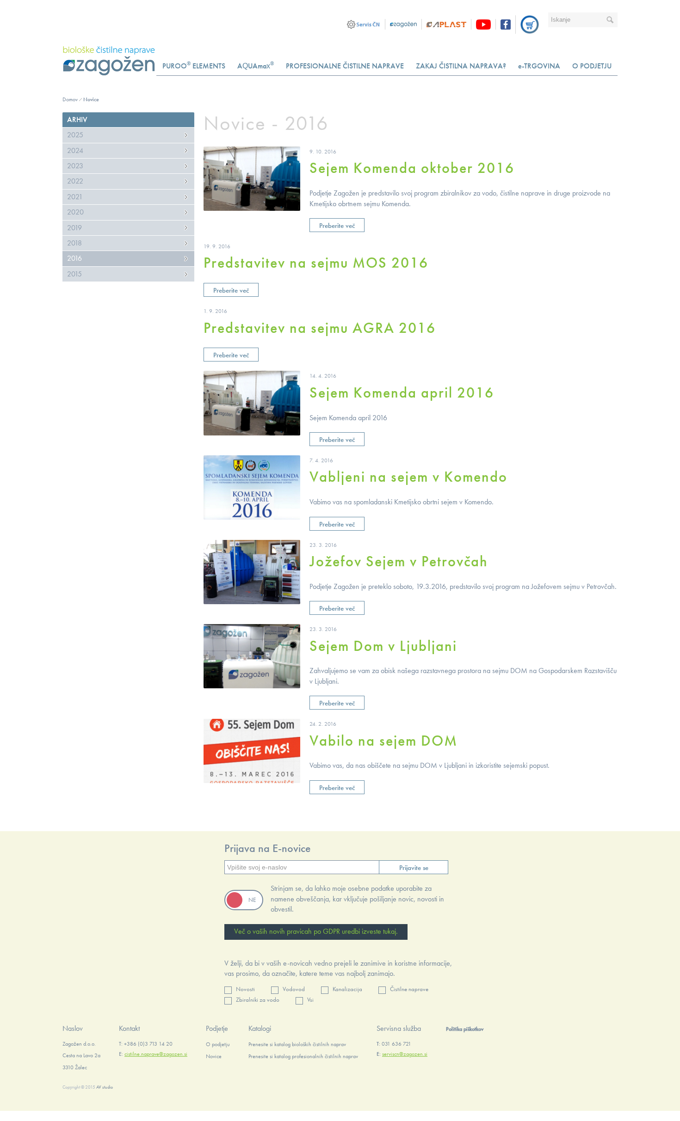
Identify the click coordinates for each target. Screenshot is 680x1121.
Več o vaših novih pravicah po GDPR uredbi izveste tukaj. (316, 931)
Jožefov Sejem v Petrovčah (398, 561)
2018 (74, 243)
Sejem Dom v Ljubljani (383, 646)
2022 (75, 181)
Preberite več (337, 225)
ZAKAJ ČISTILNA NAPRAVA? (461, 66)
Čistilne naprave (409, 989)
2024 (75, 150)
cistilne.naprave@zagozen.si (155, 1054)
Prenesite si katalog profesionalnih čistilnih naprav (303, 1056)
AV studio (104, 1087)
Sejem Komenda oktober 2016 (411, 168)
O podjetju (218, 1044)
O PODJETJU (592, 66)
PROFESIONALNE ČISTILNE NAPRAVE (345, 66)
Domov (70, 99)
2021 (75, 197)
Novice (91, 99)
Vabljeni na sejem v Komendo (408, 476)
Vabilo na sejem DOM (383, 740)
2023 (75, 166)
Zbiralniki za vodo (257, 1000)
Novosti (245, 989)
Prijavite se (413, 867)
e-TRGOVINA (539, 66)
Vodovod (294, 989)
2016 (74, 258)
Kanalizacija (347, 989)
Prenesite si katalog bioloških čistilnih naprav (297, 1044)
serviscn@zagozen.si (404, 1054)
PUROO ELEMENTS (193, 65)
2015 (74, 274)
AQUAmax (255, 65)
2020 (75, 212)
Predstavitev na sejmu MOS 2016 (316, 262)
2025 (75, 135)
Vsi (310, 1000)
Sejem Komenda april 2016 (401, 392)
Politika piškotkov (464, 1029)
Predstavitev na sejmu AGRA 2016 (320, 328)
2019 (74, 228)
